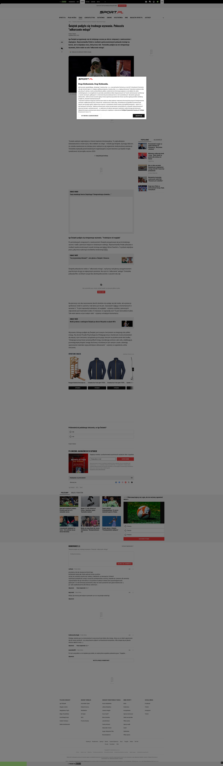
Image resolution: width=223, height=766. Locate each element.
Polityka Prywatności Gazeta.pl (130, 110)
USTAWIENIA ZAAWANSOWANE (89, 115)
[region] (111, 98)
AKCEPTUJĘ (138, 116)
